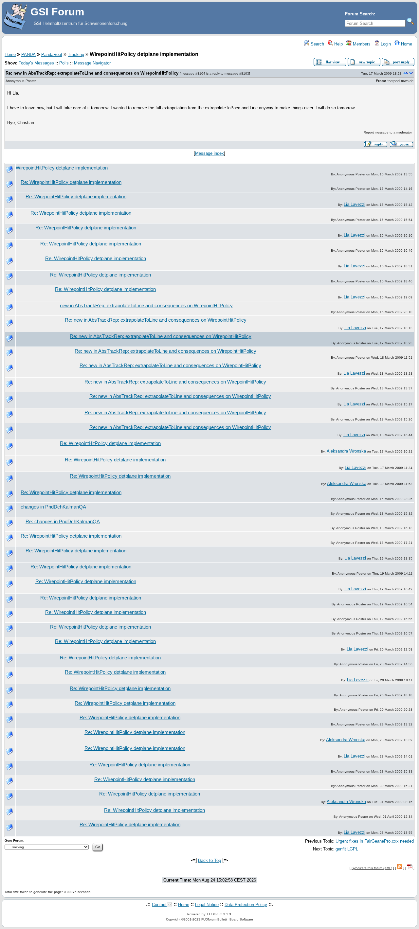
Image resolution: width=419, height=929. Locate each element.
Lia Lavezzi (354, 204)
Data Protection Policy (246, 904)
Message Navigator (92, 63)
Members (361, 44)
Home (406, 44)
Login (385, 44)
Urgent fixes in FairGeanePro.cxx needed (375, 841)
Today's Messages (36, 63)
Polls (64, 63)
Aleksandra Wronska (346, 451)
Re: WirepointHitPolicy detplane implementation (71, 182)
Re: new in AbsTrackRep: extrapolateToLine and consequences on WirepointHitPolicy (92, 73)
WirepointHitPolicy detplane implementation (62, 167)
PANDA (28, 54)
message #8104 (193, 73)
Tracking (76, 54)
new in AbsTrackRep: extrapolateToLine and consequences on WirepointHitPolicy (146, 305)
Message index (209, 153)
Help (338, 44)
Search (316, 44)
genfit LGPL (347, 849)
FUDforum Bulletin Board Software (227, 919)
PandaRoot (51, 54)
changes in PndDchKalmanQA (53, 506)
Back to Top (209, 860)
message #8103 (237, 73)
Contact (159, 904)
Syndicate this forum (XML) (372, 868)
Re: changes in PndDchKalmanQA (63, 521)
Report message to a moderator (388, 132)
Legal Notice (207, 904)
